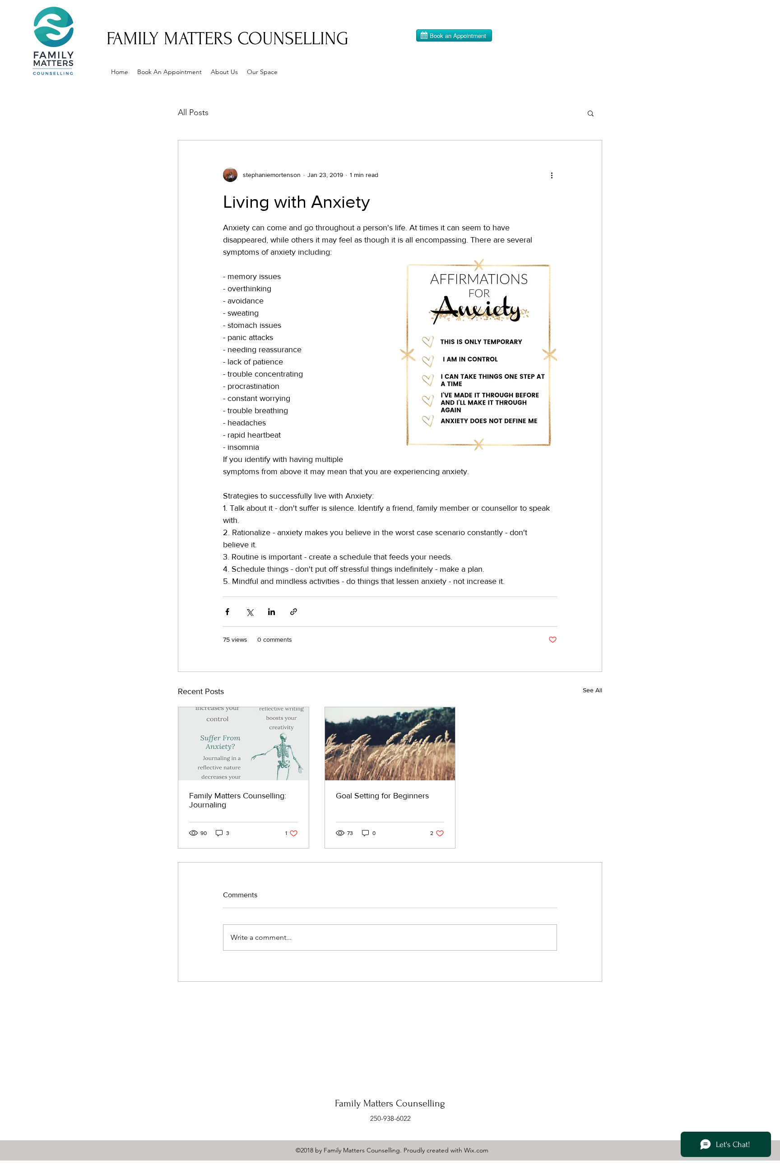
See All (592, 690)
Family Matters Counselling (390, 1103)
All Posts (193, 112)
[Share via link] (293, 611)
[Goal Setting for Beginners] (390, 743)
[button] (590, 113)
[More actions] (551, 174)
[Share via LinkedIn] (271, 611)
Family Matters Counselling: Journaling (237, 800)
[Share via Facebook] (227, 611)
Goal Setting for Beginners (382, 795)
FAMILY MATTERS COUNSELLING (227, 38)
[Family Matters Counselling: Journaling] (243, 743)
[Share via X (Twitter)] (249, 611)
